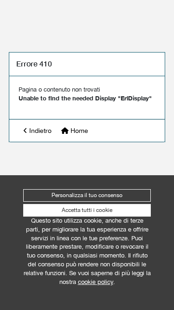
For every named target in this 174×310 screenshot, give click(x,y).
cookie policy (95, 281)
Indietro (39, 130)
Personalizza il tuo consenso (87, 195)
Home (78, 130)
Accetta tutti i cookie (87, 210)
